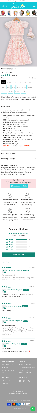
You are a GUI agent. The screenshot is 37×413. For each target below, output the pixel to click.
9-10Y (24, 87)
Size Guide (32, 78)
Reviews (5, 367)
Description (5, 106)
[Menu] (34, 5)
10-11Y (30, 87)
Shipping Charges (8, 158)
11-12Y (4, 92)
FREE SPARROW (7, 380)
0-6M (3, 82)
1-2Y (15, 82)
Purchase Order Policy (27, 367)
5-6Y (3, 87)
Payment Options (8, 370)
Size (18, 78)
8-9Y (18, 87)
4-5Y (30, 82)
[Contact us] (32, 408)
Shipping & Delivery (8, 364)
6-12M (9, 82)
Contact (5, 383)
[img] (6, 267)
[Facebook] (20, 380)
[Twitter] (29, 380)
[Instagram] (24, 380)
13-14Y (17, 92)
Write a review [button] (18, 255)
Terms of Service (25, 373)
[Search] (3, 6)
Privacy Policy (24, 370)
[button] (5, 75)
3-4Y (25, 82)
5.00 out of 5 (24, 233)
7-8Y (13, 87)
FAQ (3, 373)
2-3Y (20, 82)
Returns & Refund (25, 364)
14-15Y (24, 92)
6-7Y (8, 87)
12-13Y (11, 92)
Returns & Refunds (8, 153)
